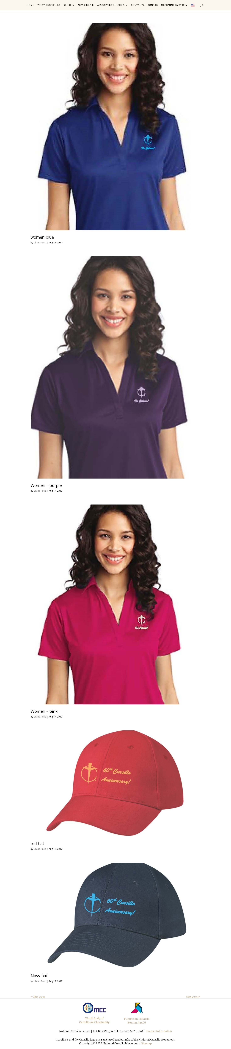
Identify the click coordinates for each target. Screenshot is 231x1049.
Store (67, 5)
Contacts (137, 5)
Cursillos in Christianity (94, 1022)
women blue (42, 237)
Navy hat (39, 975)
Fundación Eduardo (136, 1019)
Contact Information (159, 1031)
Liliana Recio (40, 242)
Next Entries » (193, 996)
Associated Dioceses (110, 5)
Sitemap (146, 1043)
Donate (152, 5)
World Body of (94, 1018)
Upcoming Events (172, 5)
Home (30, 5)
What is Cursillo (48, 5)
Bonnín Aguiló (137, 1022)
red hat (37, 843)
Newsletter (86, 5)
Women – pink (44, 711)
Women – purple (46, 485)
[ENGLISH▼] (194, 5)
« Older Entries (38, 996)
